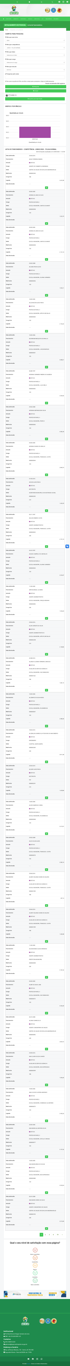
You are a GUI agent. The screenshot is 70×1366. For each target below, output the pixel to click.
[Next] (62, 1235)
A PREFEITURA (8, 18)
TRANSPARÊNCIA (48, 18)
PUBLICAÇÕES (56, 18)
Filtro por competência (13, 44)
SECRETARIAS (23, 18)
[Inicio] (3, 19)
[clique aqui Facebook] (32, 1359)
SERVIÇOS (30, 18)
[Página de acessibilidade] (41, 2)
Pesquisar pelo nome (12, 74)
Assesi (28, 1363)
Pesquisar (36, 86)
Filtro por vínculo (11, 66)
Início (6, 29)
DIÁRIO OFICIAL (37, 18)
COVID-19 (13, 95)
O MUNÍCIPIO (15, 18)
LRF (42, 18)
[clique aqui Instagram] (37, 1359)
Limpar (36, 90)
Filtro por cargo (11, 59)
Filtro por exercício (12, 37)
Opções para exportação (35, 98)
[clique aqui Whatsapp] (41, 1359)
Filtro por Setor (10, 52)
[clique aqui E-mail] (28, 1359)
